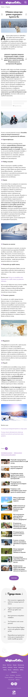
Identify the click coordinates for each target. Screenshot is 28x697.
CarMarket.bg (16, 669)
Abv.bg (4, 665)
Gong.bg (14, 665)
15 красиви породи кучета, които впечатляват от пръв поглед (19, 461)
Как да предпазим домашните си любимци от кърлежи (19, 550)
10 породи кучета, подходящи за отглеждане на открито (18, 483)
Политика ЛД (11, 679)
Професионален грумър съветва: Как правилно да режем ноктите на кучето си (20, 568)
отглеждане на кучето (6, 452)
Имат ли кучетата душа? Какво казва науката (19, 499)
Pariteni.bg (10, 667)
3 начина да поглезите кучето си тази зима (14, 428)
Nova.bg (9, 669)
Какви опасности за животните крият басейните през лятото (19, 508)
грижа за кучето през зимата (8, 454)
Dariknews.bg (21, 667)
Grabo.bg (4, 667)
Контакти (18, 675)
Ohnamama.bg (21, 665)
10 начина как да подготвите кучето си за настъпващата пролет (20, 559)
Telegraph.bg (14, 672)
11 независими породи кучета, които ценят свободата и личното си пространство (17, 476)
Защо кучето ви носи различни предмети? (16, 467)
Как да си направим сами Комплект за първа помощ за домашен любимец (12, 279)
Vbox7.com (9, 665)
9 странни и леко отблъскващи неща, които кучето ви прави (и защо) (18, 490)
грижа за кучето (18, 452)
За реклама (12, 675)
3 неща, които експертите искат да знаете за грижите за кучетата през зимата (12, 434)
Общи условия (19, 688)
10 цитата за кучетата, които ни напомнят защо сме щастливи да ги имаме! (20, 525)
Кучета (8, 7)
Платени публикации (9, 677)
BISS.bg (21, 669)
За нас (7, 675)
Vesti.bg (5, 669)
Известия (18, 679)
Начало (2, 7)
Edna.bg (15, 667)
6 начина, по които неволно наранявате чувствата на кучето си (19, 542)
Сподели (3, 448)
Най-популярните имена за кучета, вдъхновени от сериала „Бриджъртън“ (20, 517)
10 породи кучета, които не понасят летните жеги (18, 533)
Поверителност (18, 677)
